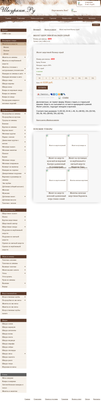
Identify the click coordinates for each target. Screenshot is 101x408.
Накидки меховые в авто (12, 77)
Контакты (92, 18)
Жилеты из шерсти (9, 44)
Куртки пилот (7, 130)
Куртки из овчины (9, 127)
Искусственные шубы (11, 297)
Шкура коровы (8, 84)
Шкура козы (7, 87)
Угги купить (7, 277)
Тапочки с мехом (9, 203)
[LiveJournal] (64, 94)
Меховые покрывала (10, 163)
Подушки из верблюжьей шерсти (12, 231)
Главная (8, 18)
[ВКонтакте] (54, 94)
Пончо (5, 217)
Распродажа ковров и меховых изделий (10, 101)
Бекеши (5, 124)
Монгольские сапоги (10, 270)
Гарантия (53, 18)
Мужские (6, 50)
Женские (6, 47)
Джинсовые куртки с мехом (10, 141)
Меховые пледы (8, 160)
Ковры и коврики (9, 381)
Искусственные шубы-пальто (11, 311)
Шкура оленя (7, 324)
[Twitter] (56, 94)
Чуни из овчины (8, 280)
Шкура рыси (7, 360)
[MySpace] (51, 94)
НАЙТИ (96, 25)
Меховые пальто (8, 147)
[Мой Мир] (61, 94)
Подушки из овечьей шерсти (10, 238)
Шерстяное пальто (9, 213)
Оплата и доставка (37, 18)
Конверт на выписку (10, 167)
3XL (79, 78)
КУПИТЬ (42, 88)
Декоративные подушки (11, 173)
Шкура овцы (7, 80)
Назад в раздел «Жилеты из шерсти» (47, 120)
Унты (4, 273)
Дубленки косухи (9, 200)
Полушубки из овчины (11, 114)
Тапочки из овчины (10, 263)
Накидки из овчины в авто (12, 74)
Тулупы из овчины (9, 120)
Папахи (5, 153)
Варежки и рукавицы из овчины (11, 178)
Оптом (80, 18)
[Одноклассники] (59, 94)
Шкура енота (7, 337)
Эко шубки (6, 183)
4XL (86, 78)
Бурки (4, 157)
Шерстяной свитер (9, 223)
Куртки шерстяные (9, 220)
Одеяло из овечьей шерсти (13, 243)
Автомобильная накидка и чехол (12, 386)
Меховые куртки (9, 134)
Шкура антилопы (9, 330)
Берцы (4, 287)
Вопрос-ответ (67, 18)
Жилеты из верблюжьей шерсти (11, 62)
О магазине (21, 18)
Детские (5, 54)
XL (66, 78)
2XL (73, 78)
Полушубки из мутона (11, 117)
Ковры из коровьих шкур (12, 90)
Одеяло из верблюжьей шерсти (11, 248)
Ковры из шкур (8, 97)
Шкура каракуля (8, 327)
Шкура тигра (7, 364)
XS (39, 78)
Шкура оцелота (8, 357)
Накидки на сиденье (10, 170)
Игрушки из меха (9, 367)
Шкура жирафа (8, 344)
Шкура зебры (7, 347)
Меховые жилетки (9, 150)
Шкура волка (7, 334)
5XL (93, 78)
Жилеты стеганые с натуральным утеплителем (13, 68)
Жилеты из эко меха (10, 304)
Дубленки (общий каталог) (13, 187)
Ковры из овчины (9, 93)
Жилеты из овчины (9, 57)
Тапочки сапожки (9, 260)
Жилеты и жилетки (9, 391)
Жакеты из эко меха (10, 307)
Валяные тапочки (9, 267)
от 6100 (44, 82)
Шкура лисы (7, 354)
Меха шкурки (7, 378)
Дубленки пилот (8, 196)
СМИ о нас (6, 34)
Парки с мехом (8, 137)
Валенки (5, 283)
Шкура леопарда (9, 350)
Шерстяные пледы (9, 227)
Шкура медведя (8, 340)
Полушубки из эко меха (11, 300)
